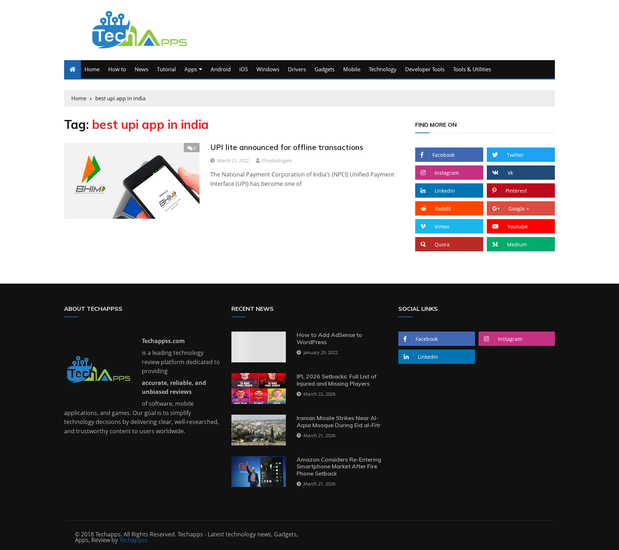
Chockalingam (277, 160)
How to (117, 69)
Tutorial (166, 69)
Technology (383, 69)
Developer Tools (425, 69)
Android (221, 69)
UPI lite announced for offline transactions (286, 147)
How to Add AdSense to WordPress (329, 338)
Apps (190, 69)
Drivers (297, 69)
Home (92, 69)
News (141, 69)
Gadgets (325, 69)
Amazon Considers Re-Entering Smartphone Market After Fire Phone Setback (339, 466)
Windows (267, 69)
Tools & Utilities (472, 69)
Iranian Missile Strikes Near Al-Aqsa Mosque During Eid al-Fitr (338, 421)
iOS (243, 69)
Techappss (133, 540)
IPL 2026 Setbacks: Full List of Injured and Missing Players (336, 380)
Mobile (351, 69)
